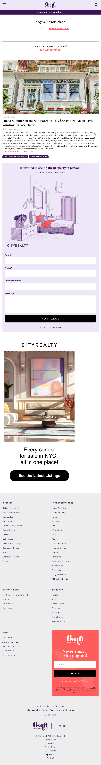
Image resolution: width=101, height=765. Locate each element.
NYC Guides (7, 517)
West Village (57, 530)
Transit (5, 561)
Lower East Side (59, 543)
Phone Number (13, 281)
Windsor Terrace (59, 28)
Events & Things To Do (12, 526)
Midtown (55, 521)
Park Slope (56, 557)
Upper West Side (59, 508)
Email (8, 255)
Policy (5, 552)
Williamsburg (57, 566)
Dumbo (55, 552)
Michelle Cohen (12, 129)
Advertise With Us (10, 642)
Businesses (56, 608)
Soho (54, 535)
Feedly (52, 754)
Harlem (55, 517)
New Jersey (7, 604)
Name (8, 268)
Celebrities (6, 535)
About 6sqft (7, 637)
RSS (52, 758)
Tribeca (55, 539)
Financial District (59, 548)
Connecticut (7, 608)
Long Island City (59, 574)
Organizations (58, 604)
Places (54, 599)
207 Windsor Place (50, 50)
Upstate (5, 599)
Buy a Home (57, 617)
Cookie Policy (50, 747)
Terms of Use (50, 740)
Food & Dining (8, 530)
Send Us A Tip (8, 651)
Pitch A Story (8, 646)
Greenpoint (56, 570)
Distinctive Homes (38, 157)
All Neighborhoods (60, 579)
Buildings (56, 613)
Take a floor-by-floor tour (17, 151)
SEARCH (97, 5)
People (55, 595)
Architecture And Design (15, 157)
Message (9, 293)
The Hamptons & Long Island (15, 595)
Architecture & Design (12, 543)
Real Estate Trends (10, 548)
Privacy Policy (69, 690)
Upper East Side (59, 512)
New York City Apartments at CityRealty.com (56, 710)
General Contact (9, 655)
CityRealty (59, 706)
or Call (50, 327)
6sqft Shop (7, 521)
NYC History (7, 539)
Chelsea (55, 526)
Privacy (50, 743)
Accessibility (50, 751)
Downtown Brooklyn (60, 561)
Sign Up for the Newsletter (50, 12)
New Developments (11, 512)
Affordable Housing (10, 557)
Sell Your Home (58, 621)
